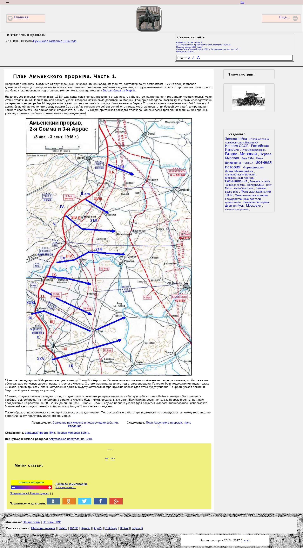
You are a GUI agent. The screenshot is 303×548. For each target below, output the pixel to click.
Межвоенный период (239, 177)
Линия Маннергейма (239, 171)
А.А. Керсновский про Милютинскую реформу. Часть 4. (203, 45)
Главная (21, 17)
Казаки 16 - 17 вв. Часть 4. (189, 42)
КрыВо (85, 528)
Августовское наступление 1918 (70, 438)
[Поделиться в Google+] (116, 503)
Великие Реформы (256, 202)
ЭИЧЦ (63, 528)
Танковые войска (235, 184)
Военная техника (260, 181)
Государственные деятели (243, 198)
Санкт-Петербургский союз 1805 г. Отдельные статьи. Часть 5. (207, 49)
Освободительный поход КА (242, 142)
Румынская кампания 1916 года (54, 41)
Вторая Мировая (241, 153)
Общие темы (31, 522)
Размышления (236, 181)
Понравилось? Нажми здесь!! (29, 493)
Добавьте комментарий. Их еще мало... (71, 485)
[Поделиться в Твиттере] (84, 503)
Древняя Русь (234, 205)
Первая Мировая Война (73, 432)
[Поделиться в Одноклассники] (69, 503)
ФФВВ (74, 528)
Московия (254, 205)
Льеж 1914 (247, 158)
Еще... (284, 17)
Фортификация (253, 167)
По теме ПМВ (52, 522)
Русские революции (253, 149)
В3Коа (124, 528)
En (242, 2)
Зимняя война (236, 139)
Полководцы (255, 184)
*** (106, 458)
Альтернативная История (240, 174)
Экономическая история (252, 195)
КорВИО (137, 528)
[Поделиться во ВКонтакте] (53, 503)
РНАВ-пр (111, 528)
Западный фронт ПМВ (40, 432)
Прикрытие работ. (185, 51)
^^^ (113, 458)
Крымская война (233, 202)
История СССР (237, 146)
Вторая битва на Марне (119, 90)
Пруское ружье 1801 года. (189, 47)
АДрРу (98, 528)
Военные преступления (237, 209)
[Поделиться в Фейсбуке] (100, 503)
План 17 (248, 162)
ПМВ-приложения (43, 528)
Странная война (259, 139)
